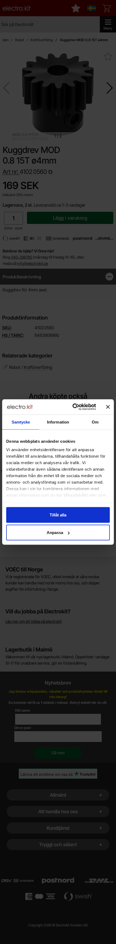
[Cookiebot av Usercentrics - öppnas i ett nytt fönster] (73, 407)
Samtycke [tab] (21, 421)
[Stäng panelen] (108, 407)
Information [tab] (58, 421)
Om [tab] (95, 421)
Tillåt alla (58, 514)
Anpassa (55, 532)
